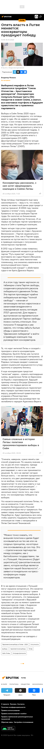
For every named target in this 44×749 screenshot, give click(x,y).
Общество (25, 684)
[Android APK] (8, 728)
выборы (5, 649)
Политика (13, 684)
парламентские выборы (18, 649)
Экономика (37, 684)
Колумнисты (35, 644)
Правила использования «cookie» (14, 713)
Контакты (21, 704)
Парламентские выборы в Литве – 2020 (15, 644)
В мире (4, 684)
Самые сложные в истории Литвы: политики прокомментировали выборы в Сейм (21, 444)
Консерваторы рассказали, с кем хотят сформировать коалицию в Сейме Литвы (19, 185)
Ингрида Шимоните (19, 653)
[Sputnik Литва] (7, 17)
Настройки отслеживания (23, 722)
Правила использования (10, 710)
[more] (40, 193)
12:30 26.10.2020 (7, 40)
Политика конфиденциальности (13, 707)
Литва (30, 649)
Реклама (13, 704)
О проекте (5, 704)
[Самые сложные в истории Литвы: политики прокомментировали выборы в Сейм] (22, 421)
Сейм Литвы (6, 653)
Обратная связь (7, 722)
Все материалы (5, 80)
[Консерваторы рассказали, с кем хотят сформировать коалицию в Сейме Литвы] (22, 165)
